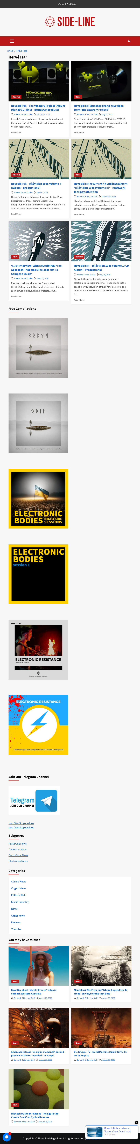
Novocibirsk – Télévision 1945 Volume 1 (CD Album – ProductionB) (101, 268)
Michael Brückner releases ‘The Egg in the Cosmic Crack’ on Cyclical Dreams (34, 1115)
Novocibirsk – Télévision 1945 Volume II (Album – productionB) (36, 186)
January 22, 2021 (108, 196)
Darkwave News (18, 849)
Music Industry (20, 901)
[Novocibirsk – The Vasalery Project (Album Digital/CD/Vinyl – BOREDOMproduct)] (39, 81)
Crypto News (18, 888)
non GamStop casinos (21, 823)
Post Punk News (18, 843)
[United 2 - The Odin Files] (38, 423)
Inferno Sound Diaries (23, 114)
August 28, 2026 (45, 998)
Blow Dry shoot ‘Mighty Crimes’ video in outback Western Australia (34, 992)
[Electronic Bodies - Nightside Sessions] (38, 499)
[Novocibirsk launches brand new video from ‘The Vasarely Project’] (101, 81)
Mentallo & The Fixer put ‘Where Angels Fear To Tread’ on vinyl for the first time (100, 992)
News (77, 96)
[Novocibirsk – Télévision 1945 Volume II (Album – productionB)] (39, 159)
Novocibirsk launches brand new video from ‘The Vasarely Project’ (99, 108)
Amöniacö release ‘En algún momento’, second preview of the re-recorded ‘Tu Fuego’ (37, 1053)
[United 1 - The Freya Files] (38, 348)
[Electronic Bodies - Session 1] (38, 574)
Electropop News (18, 861)
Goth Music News (18, 855)
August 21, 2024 (43, 114)
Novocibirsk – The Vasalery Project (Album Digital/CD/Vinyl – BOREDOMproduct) (38, 108)
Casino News (18, 881)
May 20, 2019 (104, 274)
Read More (16, 132)
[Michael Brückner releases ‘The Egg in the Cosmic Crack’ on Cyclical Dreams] (39, 1089)
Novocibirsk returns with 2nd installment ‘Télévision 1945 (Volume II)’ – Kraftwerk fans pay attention (101, 188)
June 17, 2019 (42, 278)
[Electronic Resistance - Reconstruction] (38, 650)
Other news (18, 915)
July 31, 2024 (107, 114)
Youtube (16, 929)
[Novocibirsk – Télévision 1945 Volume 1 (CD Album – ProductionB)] (101, 241)
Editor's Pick (18, 895)
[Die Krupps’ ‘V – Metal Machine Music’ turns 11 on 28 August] (101, 1028)
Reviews (16, 96)
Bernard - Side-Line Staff (87, 114)
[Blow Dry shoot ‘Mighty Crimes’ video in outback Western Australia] (39, 966)
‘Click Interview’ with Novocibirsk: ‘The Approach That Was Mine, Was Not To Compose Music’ (36, 270)
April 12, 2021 (42, 192)
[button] (12, 40)
